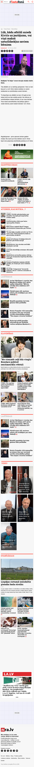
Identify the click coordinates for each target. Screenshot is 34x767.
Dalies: (10, 145)
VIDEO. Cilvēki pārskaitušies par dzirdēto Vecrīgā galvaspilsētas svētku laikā (17, 215)
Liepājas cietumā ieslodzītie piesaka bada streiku (16, 583)
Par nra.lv (3, 756)
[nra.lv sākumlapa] (6, 1)
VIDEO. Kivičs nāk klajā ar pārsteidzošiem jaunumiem (23, 181)
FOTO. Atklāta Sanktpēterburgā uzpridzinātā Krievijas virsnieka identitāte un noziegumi (24, 632)
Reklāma (8, 756)
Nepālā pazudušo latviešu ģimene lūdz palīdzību (19, 302)
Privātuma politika (18, 756)
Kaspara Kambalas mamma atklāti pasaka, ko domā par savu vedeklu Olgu (18, 263)
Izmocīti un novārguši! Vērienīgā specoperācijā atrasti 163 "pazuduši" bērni (8, 631)
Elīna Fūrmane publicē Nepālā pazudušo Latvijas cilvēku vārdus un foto (25, 610)
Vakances (28, 758)
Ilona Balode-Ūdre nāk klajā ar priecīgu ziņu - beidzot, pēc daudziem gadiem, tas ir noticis (24, 407)
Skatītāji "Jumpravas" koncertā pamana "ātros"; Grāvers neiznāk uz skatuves (18, 270)
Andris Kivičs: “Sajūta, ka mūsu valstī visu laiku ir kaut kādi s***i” (24, 200)
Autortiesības (14, 758)
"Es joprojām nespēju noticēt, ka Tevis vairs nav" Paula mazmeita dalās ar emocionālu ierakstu (19, 233)
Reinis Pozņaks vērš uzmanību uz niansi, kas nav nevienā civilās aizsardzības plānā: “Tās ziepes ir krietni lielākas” (21, 313)
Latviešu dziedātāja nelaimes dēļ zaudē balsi (19, 250)
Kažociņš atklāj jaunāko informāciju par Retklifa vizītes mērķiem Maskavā (19, 322)
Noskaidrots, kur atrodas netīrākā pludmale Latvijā (18, 245)
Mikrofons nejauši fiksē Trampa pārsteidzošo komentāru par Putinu (18, 227)
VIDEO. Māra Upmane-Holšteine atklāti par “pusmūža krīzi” (8, 405)
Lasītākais (6, 277)
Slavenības (14, 29)
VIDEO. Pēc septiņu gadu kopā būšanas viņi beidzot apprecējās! (7, 385)
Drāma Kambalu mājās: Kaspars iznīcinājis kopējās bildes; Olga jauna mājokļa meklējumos (25, 386)
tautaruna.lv (4, 48)
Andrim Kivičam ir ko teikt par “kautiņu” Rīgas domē (8, 199)
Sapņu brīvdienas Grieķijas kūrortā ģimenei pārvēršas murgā (18, 239)
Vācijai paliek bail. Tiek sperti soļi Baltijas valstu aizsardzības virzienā (8, 610)
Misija (12, 756)
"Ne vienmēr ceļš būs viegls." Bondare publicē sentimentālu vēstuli (16, 362)
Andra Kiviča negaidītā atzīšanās (7, 180)
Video (4, 463)
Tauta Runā (7, 29)
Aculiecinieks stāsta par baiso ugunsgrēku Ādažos (16, 222)
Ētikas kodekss (21, 758)
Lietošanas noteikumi (5, 758)
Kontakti (2, 760)
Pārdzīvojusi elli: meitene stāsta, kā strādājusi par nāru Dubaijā (21, 292)
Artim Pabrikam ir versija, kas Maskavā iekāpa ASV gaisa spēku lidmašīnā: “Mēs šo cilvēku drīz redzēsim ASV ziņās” (21, 284)
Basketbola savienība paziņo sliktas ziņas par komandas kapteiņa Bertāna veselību (19, 256)
